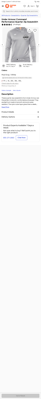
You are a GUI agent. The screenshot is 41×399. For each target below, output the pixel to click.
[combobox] (20, 11)
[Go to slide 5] (23, 59)
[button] (29, 30)
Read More (5, 107)
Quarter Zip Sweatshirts (29, 15)
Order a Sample (6, 90)
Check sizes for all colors (10, 83)
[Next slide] (38, 44)
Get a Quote (17, 90)
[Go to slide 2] (19, 59)
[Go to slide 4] (22, 59)
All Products (6, 15)
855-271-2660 (8, 138)
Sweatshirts (15, 15)
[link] (10, 6)
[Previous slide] (2, 44)
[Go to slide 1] (17, 59)
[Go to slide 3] (20, 59)
